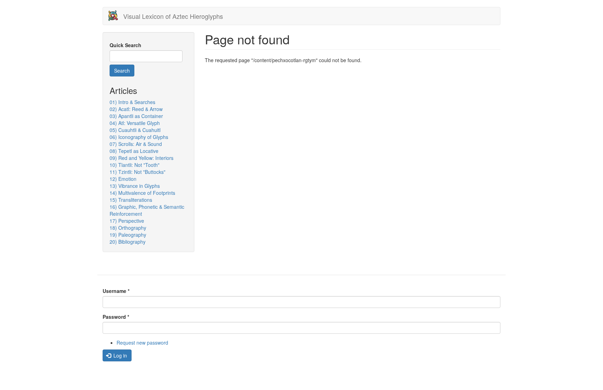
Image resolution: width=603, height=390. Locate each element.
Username (116, 290)
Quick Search (125, 45)
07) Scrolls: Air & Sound (136, 143)
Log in (119, 355)
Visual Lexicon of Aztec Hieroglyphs (173, 16)
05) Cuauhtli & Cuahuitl (135, 129)
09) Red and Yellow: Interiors (141, 157)
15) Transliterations (131, 199)
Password (116, 316)
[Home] (115, 15)
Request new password (142, 342)
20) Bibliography (128, 241)
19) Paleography (128, 234)
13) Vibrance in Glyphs (135, 185)
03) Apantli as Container (136, 115)
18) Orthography (128, 227)
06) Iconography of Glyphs (139, 136)
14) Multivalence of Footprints (142, 192)
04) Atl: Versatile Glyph (135, 122)
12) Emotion (123, 178)
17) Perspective (127, 220)
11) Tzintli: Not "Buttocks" (137, 171)
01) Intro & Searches (132, 101)
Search (122, 70)
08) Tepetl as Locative (134, 150)
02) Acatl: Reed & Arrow (136, 108)
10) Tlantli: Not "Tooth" (134, 164)
